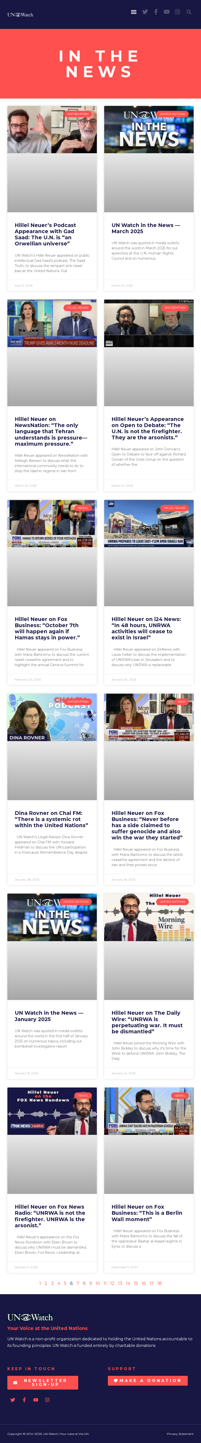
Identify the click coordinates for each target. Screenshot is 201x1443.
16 (144, 1283)
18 (159, 1283)
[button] (133, 12)
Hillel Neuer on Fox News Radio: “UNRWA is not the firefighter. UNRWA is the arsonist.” (50, 1216)
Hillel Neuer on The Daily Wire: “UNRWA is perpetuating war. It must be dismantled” (147, 1022)
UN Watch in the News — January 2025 (49, 1016)
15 (136, 1283)
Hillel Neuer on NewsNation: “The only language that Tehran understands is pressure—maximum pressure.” (51, 431)
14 (128, 1283)
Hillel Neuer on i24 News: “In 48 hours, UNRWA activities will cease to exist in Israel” (146, 628)
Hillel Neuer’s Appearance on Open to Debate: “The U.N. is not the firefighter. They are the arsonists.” (148, 428)
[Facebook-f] (156, 12)
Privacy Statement (180, 1434)
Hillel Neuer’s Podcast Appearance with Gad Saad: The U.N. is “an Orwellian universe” (45, 234)
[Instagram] (177, 12)
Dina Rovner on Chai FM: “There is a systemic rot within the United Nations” (51, 819)
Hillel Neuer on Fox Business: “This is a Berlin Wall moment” (147, 1213)
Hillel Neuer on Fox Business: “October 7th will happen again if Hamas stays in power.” (47, 628)
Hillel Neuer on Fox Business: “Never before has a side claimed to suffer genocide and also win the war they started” (147, 825)
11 (105, 1283)
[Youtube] (167, 12)
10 (98, 1283)
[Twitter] (145, 12)
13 (120, 1283)
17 (152, 1283)
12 (112, 1283)
